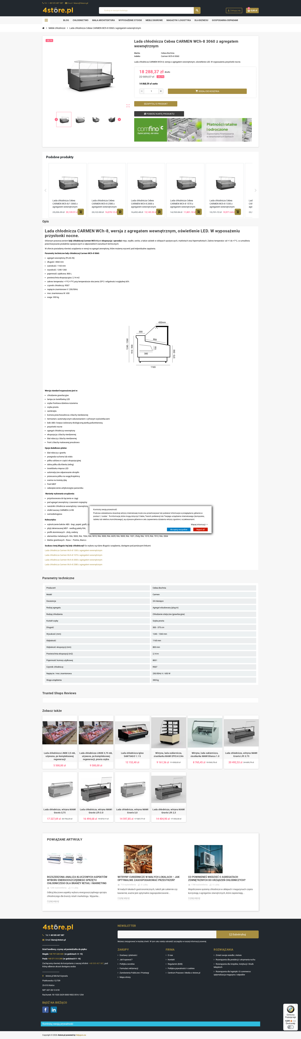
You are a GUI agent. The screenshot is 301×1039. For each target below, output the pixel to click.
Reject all (200, 529)
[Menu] (296, 1005)
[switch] (291, 1027)
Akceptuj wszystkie (178, 529)
